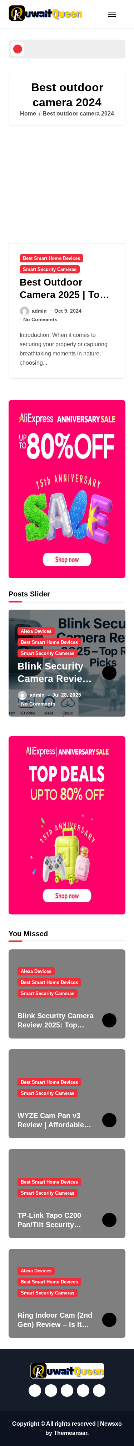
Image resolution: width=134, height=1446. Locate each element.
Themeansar (70, 1433)
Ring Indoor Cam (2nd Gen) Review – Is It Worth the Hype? (55, 1324)
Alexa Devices (36, 631)
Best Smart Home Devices (51, 258)
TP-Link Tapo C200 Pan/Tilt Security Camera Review (49, 1224)
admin (39, 311)
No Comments (40, 319)
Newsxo (111, 1424)
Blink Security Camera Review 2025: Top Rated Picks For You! (56, 1025)
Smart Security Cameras (49, 269)
